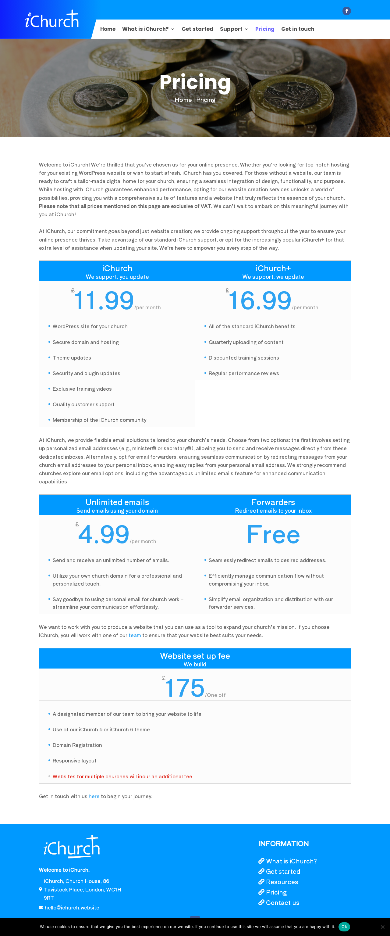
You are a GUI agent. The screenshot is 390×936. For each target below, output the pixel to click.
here (94, 796)
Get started (197, 30)
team (135, 635)
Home (107, 30)
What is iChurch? (145, 30)
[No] (382, 927)
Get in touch (297, 30)
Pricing (265, 30)
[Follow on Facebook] (346, 11)
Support (231, 30)
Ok (344, 926)
